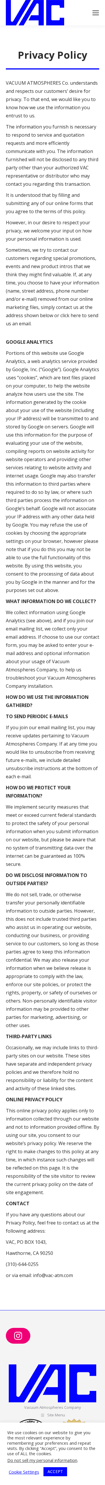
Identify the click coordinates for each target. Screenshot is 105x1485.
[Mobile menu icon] (95, 12)
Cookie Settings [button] (24, 1471)
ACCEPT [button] (55, 1471)
